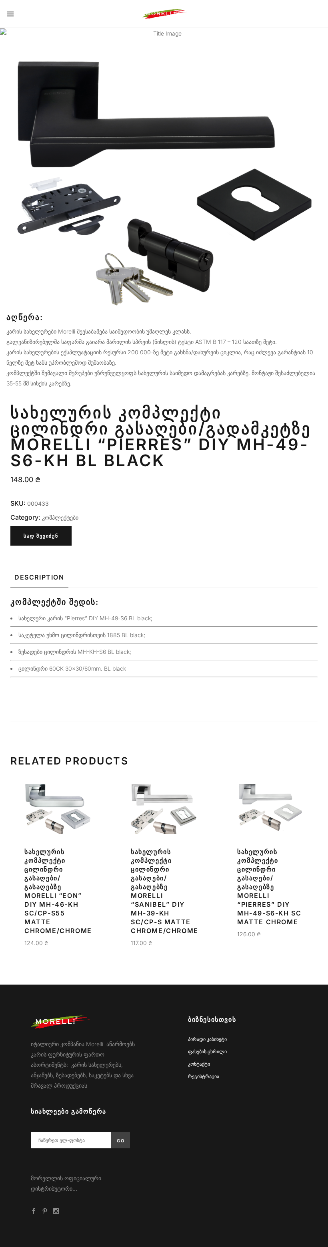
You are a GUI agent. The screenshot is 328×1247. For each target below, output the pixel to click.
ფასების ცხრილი (207, 1051)
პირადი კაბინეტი (207, 1039)
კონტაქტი (199, 1064)
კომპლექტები (60, 517)
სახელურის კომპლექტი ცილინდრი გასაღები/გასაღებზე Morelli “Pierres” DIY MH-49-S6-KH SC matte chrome (269, 887)
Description (39, 577)
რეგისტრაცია (203, 1076)
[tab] (39, 577)
